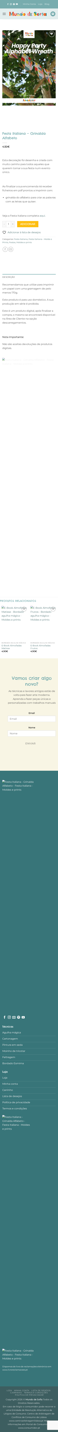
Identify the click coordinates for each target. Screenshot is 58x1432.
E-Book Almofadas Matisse (12, 647)
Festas (12, 242)
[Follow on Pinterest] (14, 4)
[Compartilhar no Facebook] (5, 249)
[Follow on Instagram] (11, 4)
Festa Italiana (21, 239)
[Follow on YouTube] (17, 4)
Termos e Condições (36, 1392)
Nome (31, 727)
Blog (47, 4)
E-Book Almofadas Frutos (40, 647)
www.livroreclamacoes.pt (15, 1370)
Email (32, 713)
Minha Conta (29, 4)
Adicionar (27, 224)
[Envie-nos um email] (13, 1017)
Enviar (30, 743)
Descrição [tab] (8, 277)
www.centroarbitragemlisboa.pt (26, 1420)
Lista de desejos (41, 1390)
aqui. (42, 215)
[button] (4, 14)
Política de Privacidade (29, 1395)
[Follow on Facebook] (8, 4)
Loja (40, 4)
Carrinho (16, 1392)
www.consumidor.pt (29, 1427)
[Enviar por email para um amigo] (10, 249)
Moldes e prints (24, 242)
